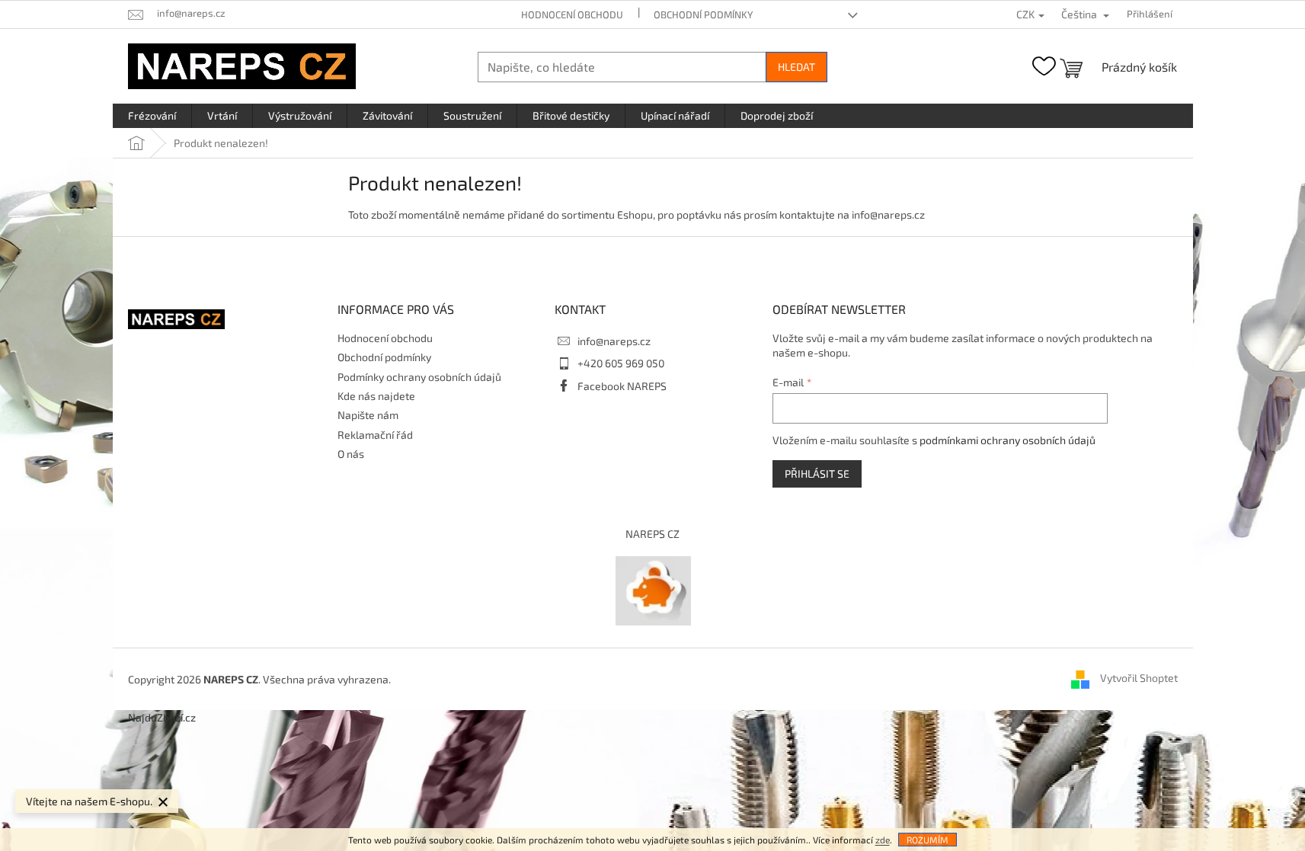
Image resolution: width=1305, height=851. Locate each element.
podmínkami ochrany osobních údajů (1007, 439)
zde (882, 839)
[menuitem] (152, 116)
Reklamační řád (375, 434)
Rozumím (927, 839)
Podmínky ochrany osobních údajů (419, 376)
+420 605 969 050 (620, 363)
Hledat (796, 66)
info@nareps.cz (614, 340)
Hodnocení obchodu (572, 14)
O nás (350, 453)
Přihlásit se (817, 473)
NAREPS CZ (652, 533)
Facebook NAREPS (622, 385)
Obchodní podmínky (703, 14)
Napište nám (367, 414)
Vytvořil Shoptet (1139, 677)
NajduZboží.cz (162, 717)
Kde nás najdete (376, 395)
